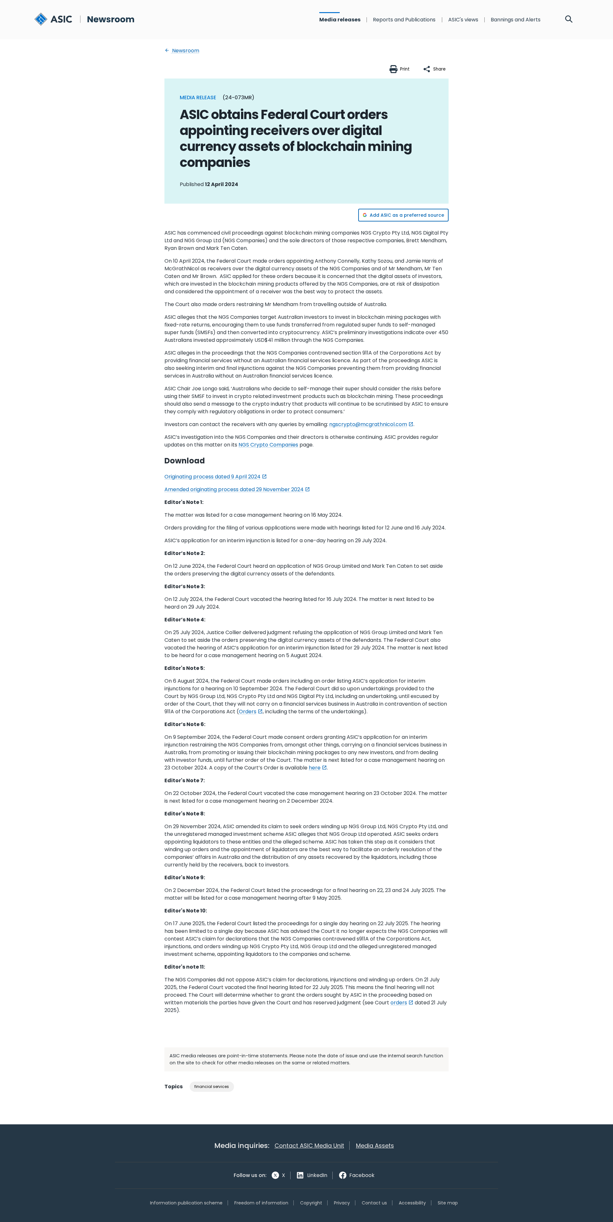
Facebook (362, 1175)
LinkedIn (317, 1175)
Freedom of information (261, 1203)
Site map (448, 1203)
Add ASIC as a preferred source (407, 215)
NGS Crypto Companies (268, 444)
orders (398, 1002)
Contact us (374, 1203)
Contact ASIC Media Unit (309, 1146)
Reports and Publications (404, 19)
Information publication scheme (186, 1203)
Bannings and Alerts (516, 19)
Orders (247, 711)
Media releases (339, 19)
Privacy (342, 1203)
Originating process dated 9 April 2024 (212, 476)
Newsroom (185, 50)
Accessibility (412, 1203)
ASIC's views (463, 19)
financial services (211, 1086)
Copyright (311, 1203)
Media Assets (375, 1146)
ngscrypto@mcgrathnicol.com (368, 424)
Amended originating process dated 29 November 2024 (234, 489)
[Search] (569, 20)
